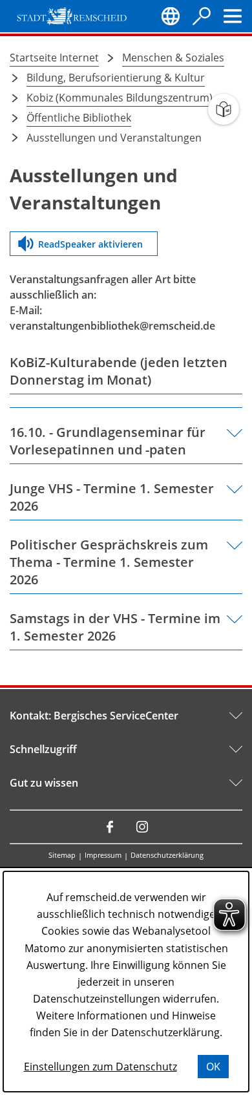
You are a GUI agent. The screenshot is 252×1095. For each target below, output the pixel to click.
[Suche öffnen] (201, 16)
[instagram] (142, 827)
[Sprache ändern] (170, 16)
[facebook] (110, 827)
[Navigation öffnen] (232, 16)
